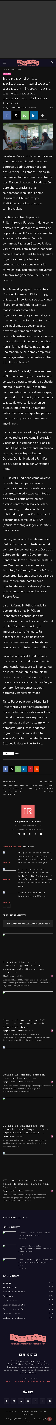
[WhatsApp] (25, 115)
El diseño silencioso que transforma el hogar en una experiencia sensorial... (25, 1129)
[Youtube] (42, 834)
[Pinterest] (30, 769)
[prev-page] (4, 906)
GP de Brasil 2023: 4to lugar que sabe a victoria (41, 789)
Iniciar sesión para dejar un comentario (28, 923)
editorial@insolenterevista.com (28, 1381)
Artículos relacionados (12, 847)
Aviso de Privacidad (27, 1411)
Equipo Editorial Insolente (16, 108)
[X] (16, 115)
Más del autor (28, 847)
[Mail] (25, 834)
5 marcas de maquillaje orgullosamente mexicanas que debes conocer (34, 1249)
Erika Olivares (8, 976)
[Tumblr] (31, 834)
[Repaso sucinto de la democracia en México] (9, 896)
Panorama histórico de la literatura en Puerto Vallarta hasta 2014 (15, 790)
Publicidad (28, 1414)
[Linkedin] (34, 115)
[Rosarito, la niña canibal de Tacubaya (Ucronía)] (9, 1236)
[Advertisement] (28, 29)
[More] (43, 115)
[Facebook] (7, 115)
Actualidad (16, 69)
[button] (4, 63)
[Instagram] (19, 834)
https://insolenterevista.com (28, 825)
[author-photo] (28, 817)
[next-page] (8, 906)
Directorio (11, 1411)
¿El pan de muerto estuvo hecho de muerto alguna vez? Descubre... (26, 1184)
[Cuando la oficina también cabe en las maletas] (28, 1058)
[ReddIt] (36, 769)
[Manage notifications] (49, 1419)
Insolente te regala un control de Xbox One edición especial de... (35, 1262)
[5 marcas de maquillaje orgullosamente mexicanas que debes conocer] (9, 1249)
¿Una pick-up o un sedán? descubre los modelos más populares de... (24, 1024)
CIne (17, 753)
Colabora (44, 1411)
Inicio (6, 69)
